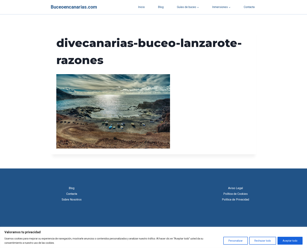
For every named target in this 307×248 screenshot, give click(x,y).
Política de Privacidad (235, 199)
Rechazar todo (262, 240)
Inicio (141, 7)
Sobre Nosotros (72, 199)
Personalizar (235, 240)
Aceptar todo (290, 240)
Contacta (249, 7)
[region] (153, 237)
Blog (161, 7)
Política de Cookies (235, 194)
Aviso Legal (235, 188)
